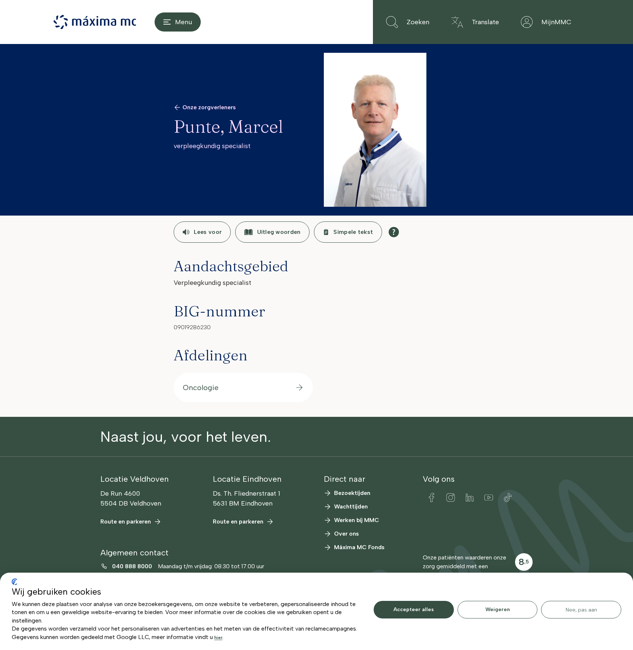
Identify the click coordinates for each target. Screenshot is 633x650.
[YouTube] (488, 497)
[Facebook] (431, 497)
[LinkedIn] (469, 497)
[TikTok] (508, 497)
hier (218, 637)
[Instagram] (450, 497)
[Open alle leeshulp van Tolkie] (394, 232)
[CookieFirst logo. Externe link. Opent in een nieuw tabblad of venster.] (14, 582)
